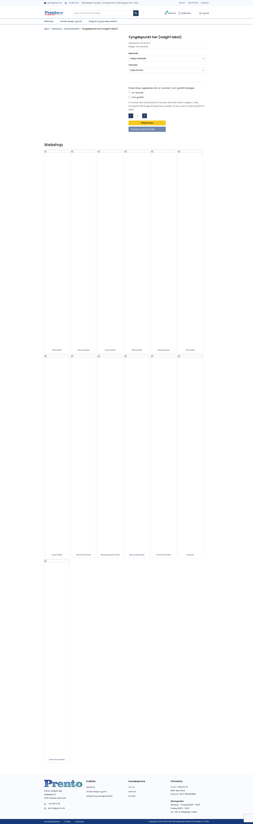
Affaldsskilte (57, 350)
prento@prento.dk (54, 3)
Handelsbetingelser (52, 821)
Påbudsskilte (137, 350)
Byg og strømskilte (136, 555)
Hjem (46, 28)
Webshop (57, 28)
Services (132, 791)
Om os (182, 3)
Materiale (133, 53)
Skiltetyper (193, 3)
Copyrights (79, 821)
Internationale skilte (57, 759)
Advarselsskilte (71, 28)
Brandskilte (190, 350)
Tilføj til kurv (147, 122)
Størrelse (133, 65)
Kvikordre (186, 13)
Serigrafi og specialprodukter (99, 796)
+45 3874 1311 (73, 3)
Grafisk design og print (96, 791)
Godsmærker (57, 555)
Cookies (67, 821)
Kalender (190, 555)
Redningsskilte (163, 350)
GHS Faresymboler (83, 555)
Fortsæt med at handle (142, 129)
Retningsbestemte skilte (110, 555)
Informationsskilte (163, 555)
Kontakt (205, 3)
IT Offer (206, 821)
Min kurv (171, 12)
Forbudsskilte (110, 350)
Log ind (205, 13)
